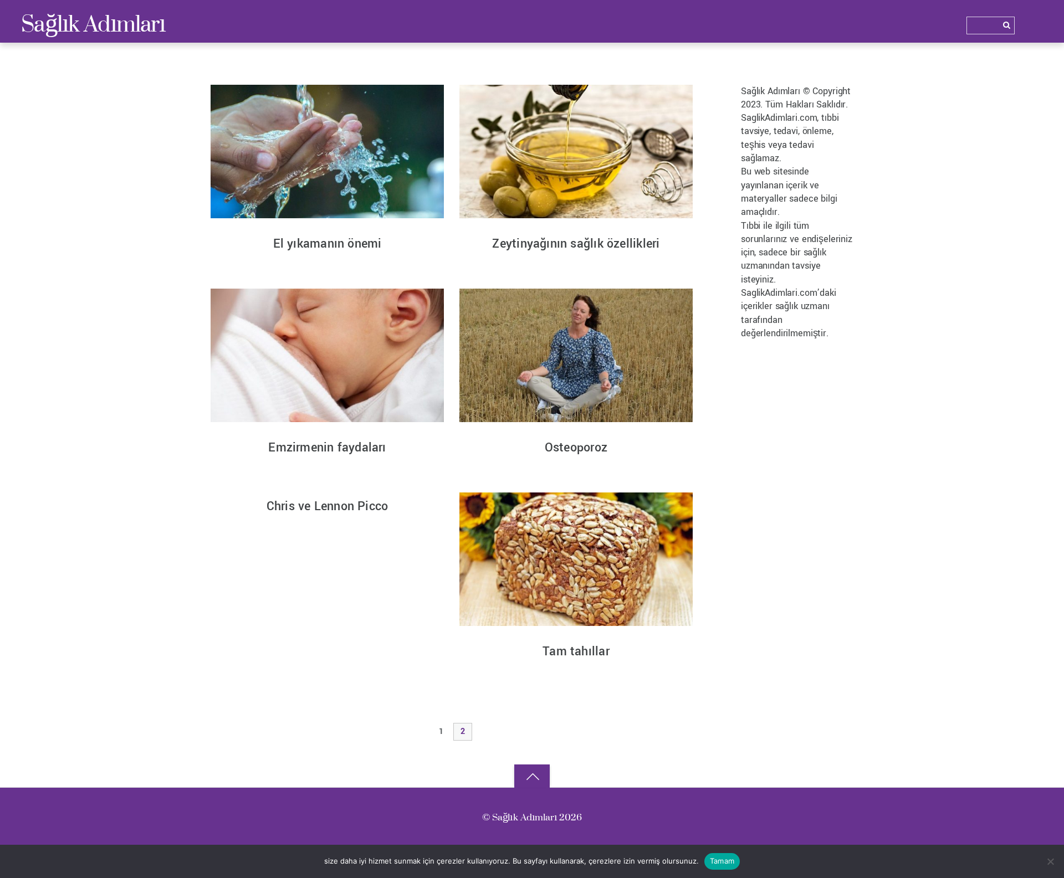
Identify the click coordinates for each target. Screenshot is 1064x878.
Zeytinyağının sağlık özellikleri (575, 244)
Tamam (722, 860)
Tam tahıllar (576, 651)
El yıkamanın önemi (327, 244)
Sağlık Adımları (524, 817)
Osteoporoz (576, 447)
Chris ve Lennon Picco (327, 506)
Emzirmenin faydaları (327, 447)
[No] (1050, 861)
